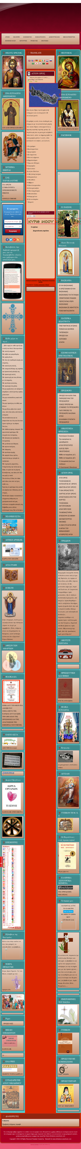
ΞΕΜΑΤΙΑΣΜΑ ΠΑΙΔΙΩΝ (67, 298)
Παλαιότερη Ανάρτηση (48, 280)
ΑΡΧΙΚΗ (7, 37)
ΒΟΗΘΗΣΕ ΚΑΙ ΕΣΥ (10, 41)
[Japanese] (37, 63)
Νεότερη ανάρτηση (31, 280)
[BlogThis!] (30, 216)
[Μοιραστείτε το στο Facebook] (34, 216)
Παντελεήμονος (33, 157)
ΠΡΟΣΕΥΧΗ (63, 336)
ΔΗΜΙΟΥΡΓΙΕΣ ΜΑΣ (54, 37)
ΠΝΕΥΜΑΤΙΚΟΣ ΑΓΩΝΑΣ (68, 326)
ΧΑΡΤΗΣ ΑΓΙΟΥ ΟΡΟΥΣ (67, 494)
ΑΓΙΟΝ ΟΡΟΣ (38, 73)
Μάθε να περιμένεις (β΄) (67, 458)
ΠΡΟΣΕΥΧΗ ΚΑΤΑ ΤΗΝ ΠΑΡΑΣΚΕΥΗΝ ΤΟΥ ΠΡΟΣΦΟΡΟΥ (67, 398)
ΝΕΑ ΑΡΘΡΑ (16, 37)
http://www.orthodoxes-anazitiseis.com (54, 1136)
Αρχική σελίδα (40, 281)
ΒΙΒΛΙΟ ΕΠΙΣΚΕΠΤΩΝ (69, 37)
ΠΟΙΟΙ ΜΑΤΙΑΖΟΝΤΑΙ (66, 311)
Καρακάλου (33, 177)
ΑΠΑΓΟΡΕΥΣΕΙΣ (65, 509)
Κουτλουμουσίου (34, 185)
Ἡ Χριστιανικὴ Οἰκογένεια (68, 467)
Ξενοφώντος (32, 155)
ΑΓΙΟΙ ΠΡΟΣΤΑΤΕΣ (66, 445)
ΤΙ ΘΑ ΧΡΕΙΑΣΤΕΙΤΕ (66, 490)
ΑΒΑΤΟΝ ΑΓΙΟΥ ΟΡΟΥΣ (67, 487)
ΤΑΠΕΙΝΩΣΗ (63, 332)
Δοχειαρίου (32, 152)
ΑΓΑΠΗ (61, 342)
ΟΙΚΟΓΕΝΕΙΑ (44, 41)
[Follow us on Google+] (14, 241)
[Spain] (40, 60)
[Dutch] (47, 60)
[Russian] (51, 60)
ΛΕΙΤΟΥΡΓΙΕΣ (23, 41)
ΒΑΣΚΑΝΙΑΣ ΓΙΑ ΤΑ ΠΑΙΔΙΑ (69, 295)
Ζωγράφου (31, 146)
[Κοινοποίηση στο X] (32, 216)
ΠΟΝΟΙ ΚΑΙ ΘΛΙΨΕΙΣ (66, 329)
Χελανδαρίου (33, 199)
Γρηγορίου (31, 166)
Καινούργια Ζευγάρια (66, 436)
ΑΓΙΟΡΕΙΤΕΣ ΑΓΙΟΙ (66, 534)
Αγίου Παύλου (34, 171)
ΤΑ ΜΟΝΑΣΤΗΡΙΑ (65, 512)
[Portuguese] (33, 63)
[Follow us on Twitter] (10, 241)
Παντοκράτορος (34, 191)
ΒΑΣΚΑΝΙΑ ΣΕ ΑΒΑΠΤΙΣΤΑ (69, 307)
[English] (29, 60)
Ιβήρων (31, 182)
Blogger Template (35, 1144)
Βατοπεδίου (33, 194)
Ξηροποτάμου (32, 160)
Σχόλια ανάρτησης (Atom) (41, 285)
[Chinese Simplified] (47, 63)
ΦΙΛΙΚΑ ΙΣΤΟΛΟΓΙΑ (40, 37)
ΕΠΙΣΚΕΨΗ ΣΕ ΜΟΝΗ (67, 516)
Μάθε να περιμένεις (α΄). (67, 454)
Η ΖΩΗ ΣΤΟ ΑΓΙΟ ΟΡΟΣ (67, 525)
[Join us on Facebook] (7, 241)
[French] (33, 60)
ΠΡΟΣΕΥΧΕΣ (34, 41)
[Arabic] (44, 63)
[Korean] (40, 63)
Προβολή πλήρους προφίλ (11, 1124)
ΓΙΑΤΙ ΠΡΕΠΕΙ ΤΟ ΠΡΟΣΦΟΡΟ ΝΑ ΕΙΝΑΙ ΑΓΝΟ (67, 413)
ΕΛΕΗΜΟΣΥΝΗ (27, 37)
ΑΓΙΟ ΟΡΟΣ (63, 478)
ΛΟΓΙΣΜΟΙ (62, 339)
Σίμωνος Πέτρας (33, 163)
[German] (37, 60)
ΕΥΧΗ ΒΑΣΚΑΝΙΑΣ (66, 285)
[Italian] (44, 60)
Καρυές (31, 202)
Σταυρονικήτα (34, 188)
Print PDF (33, 81)
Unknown (40, 79)
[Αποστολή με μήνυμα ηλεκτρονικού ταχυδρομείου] (28, 216)
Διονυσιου (31, 168)
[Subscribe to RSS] (18, 241)
